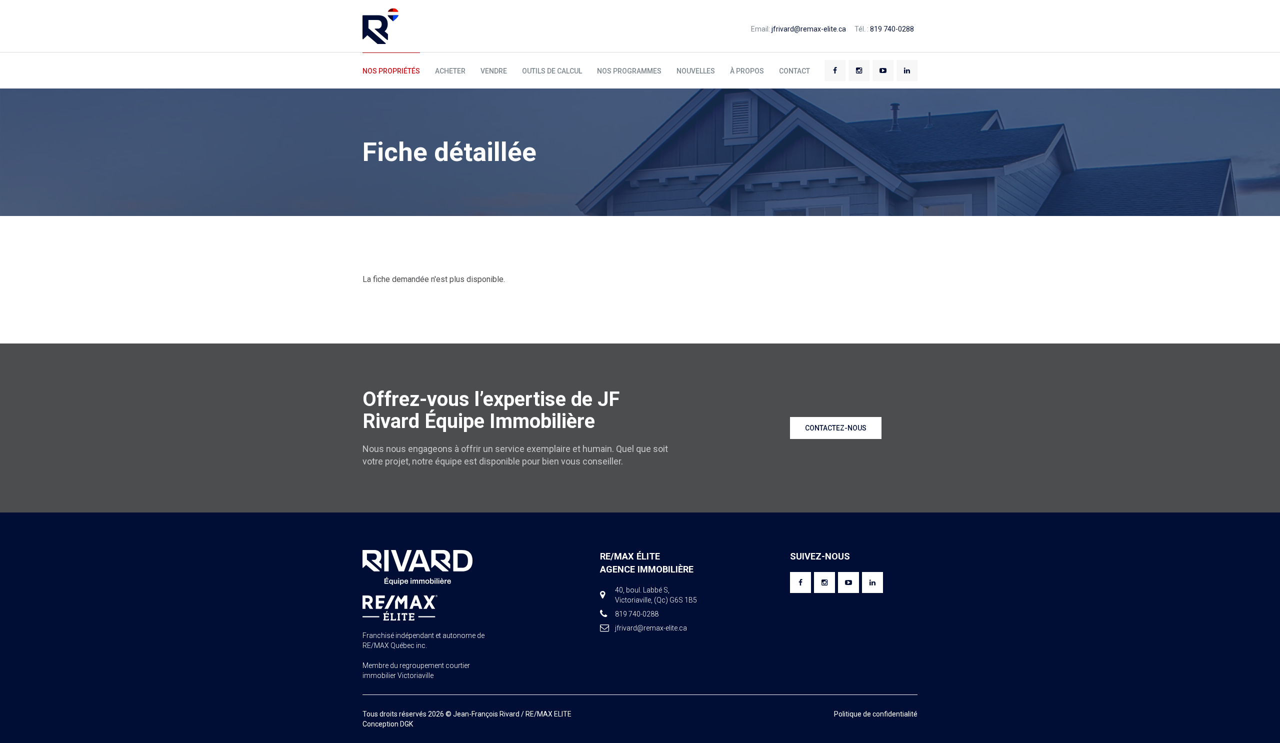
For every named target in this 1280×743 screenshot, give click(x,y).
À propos (747, 71)
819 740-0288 (892, 29)
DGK (406, 724)
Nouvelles (695, 71)
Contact (794, 71)
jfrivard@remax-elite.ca (809, 29)
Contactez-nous (835, 428)
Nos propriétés (391, 71)
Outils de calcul (552, 71)
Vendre (493, 71)
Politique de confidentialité (876, 714)
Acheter (450, 71)
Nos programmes (629, 71)
